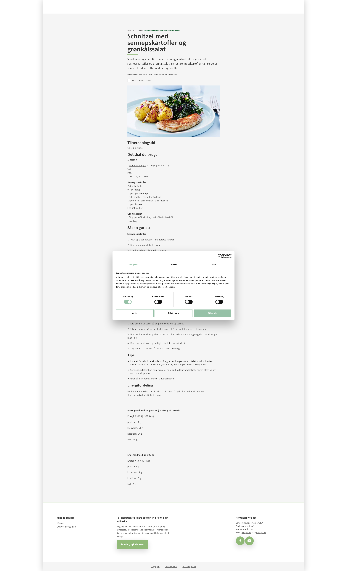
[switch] (158, 302)
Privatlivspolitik (189, 566)
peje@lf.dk (246, 532)
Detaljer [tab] (173, 264)
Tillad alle (212, 313)
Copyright (155, 566)
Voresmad (130, 30)
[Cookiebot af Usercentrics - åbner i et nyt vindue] (220, 256)
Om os (60, 523)
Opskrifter (139, 30)
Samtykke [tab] (133, 264)
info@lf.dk (261, 532)
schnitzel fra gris (137, 165)
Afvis (134, 313)
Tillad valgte (173, 313)
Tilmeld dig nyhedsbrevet (132, 544)
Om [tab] (214, 264)
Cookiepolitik (171, 566)
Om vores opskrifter (67, 526)
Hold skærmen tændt (141, 80)
